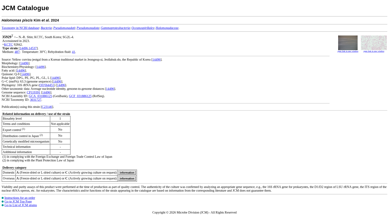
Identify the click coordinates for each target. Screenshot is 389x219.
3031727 (35, 99)
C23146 (47, 106)
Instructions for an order (19, 198)
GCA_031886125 (40, 96)
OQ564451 (47, 85)
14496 (24, 48)
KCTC (8, 44)
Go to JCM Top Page (18, 201)
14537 (33, 48)
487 (17, 52)
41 (73, 52)
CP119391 (33, 92)
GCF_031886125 (80, 96)
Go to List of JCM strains (20, 205)
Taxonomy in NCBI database (20, 28)
